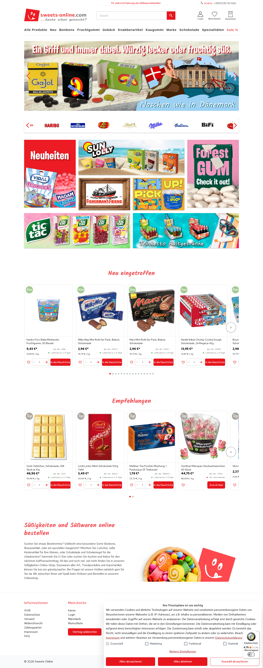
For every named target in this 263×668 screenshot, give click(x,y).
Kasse (72, 610)
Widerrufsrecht (33, 623)
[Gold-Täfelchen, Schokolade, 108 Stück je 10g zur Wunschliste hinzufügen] (28, 485)
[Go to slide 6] (124, 373)
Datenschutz (32, 615)
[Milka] (131, 125)
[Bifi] (183, 125)
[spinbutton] (40, 362)
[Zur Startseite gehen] (55, 16)
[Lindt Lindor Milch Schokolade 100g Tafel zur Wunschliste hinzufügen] (80, 485)
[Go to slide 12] (141, 373)
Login (71, 615)
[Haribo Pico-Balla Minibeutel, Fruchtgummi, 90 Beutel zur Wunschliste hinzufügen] (28, 362)
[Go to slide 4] (118, 373)
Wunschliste (75, 623)
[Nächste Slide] (235, 75)
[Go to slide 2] (113, 373)
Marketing (156, 643)
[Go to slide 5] (121, 373)
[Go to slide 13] (144, 373)
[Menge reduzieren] (34, 362)
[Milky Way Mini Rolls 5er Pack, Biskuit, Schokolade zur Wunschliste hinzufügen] (80, 362)
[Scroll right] (235, 125)
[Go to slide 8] (130, 373)
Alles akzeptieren (130, 661)
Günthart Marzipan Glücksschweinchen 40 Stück (203, 467)
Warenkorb (74, 619)
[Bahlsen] (157, 125)
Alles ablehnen (183, 661)
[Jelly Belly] (79, 125)
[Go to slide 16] (153, 373)
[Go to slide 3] (115, 373)
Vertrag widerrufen (85, 632)
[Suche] (171, 15)
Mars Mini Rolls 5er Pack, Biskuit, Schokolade (148, 341)
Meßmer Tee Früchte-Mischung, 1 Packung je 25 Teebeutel (148, 467)
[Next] (231, 327)
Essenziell (117, 643)
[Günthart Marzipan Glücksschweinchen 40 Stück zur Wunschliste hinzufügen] (183, 485)
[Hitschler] (53, 125)
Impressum (113, 638)
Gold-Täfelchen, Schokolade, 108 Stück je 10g (45, 467)
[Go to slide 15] (150, 373)
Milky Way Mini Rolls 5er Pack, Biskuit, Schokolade (99, 341)
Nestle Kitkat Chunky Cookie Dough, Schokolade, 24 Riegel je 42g (201, 341)
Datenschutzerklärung (228, 638)
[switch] (251, 654)
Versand (29, 619)
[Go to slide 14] (147, 373)
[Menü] (257, 632)
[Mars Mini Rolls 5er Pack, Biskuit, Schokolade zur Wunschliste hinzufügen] (132, 362)
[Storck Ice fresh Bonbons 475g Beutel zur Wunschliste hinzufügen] (235, 485)
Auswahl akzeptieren (234, 661)
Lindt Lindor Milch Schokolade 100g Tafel (98, 467)
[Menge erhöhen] (46, 362)
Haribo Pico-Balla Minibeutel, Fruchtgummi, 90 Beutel (42, 341)
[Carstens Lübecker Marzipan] (209, 125)
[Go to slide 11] (138, 373)
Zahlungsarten (33, 627)
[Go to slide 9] (133, 373)
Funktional (195, 643)
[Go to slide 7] (127, 373)
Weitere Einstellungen (182, 651)
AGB (27, 610)
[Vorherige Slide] (28, 75)
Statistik (233, 643)
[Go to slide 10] (136, 373)
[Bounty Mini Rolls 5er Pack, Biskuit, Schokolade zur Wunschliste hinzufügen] (235, 362)
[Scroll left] (27, 125)
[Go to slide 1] (110, 373)
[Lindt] (105, 125)
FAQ (27, 636)
